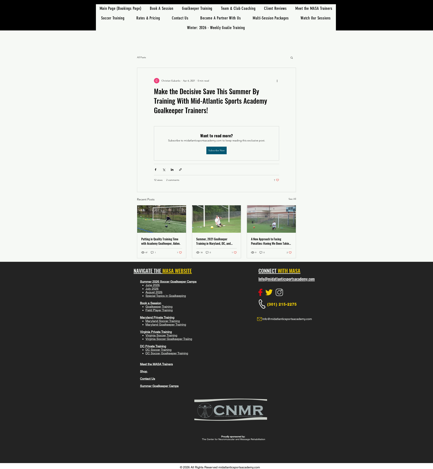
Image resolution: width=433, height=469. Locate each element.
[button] (113, 18)
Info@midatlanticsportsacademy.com (286, 279)
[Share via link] (180, 169)
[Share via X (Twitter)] (163, 169)
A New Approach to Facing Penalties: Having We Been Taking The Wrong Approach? (270, 241)
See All (292, 198)
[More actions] (277, 81)
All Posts (141, 57)
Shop (144, 371)
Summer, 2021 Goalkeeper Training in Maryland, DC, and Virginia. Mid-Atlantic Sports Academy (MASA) (213, 241)
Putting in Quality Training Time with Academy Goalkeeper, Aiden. (160, 241)
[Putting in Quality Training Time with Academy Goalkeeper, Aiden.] (161, 219)
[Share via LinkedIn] (172, 169)
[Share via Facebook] (155, 169)
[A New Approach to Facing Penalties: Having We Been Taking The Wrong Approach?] (271, 219)
